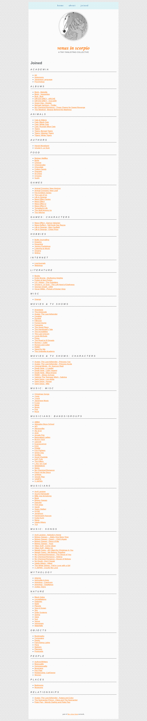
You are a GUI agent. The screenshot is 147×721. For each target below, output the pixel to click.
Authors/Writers (41, 662)
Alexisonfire (39, 428)
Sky (36, 610)
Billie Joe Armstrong (43, 496)
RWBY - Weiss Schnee (44, 375)
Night (36, 604)
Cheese (37, 163)
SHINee (37, 475)
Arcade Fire (39, 435)
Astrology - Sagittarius (43, 585)
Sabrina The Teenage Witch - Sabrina (50, 377)
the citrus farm (73, 714)
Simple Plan (39, 477)
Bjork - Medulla (40, 92)
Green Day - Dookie (43, 103)
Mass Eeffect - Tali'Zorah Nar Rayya (49, 225)
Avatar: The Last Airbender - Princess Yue (52, 362)
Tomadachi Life (41, 208)
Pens (36, 645)
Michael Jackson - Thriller (45, 105)
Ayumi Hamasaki (41, 494)
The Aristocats (40, 312)
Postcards (38, 651)
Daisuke (38, 502)
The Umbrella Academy (44, 351)
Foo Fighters (39, 450)
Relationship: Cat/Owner (44, 673)
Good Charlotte (41, 457)
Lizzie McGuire (40, 336)
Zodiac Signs (40, 587)
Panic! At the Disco (42, 472)
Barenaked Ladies (42, 437)
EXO (36, 446)
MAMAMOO (39, 466)
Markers (38, 647)
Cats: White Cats (41, 124)
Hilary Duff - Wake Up (43, 548)
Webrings (38, 265)
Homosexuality (40, 666)
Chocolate (38, 167)
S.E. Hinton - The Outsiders (46, 282)
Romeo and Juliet (42, 345)
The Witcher (39, 212)
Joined (85, 5)
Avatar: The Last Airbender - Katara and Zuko (54, 698)
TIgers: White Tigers (43, 135)
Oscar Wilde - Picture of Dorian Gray (50, 289)
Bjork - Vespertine (42, 94)
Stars (36, 617)
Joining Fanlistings (42, 246)
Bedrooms (38, 685)
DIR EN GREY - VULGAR (45, 101)
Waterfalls (38, 626)
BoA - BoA (38, 96)
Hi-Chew (38, 174)
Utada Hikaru (40, 522)
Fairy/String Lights (42, 643)
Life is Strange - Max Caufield (47, 227)
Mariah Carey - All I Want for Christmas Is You (53, 550)
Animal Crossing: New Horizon (47, 188)
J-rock (37, 398)
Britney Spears (40, 500)
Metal (36, 405)
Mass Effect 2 (40, 204)
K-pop (37, 403)
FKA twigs (38, 505)
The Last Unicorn (41, 334)
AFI (36, 426)
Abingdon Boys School (44, 424)
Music (37, 407)
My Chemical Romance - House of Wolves (52, 559)
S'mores (38, 176)
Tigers (37, 129)
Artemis (37, 578)
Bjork (36, 498)
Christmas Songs (41, 394)
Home (60, 5)
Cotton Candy (40, 169)
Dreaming (38, 244)
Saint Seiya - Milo (41, 384)
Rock (36, 412)
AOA (36, 433)
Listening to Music (42, 248)
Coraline (38, 316)
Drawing (38, 242)
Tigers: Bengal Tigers (43, 131)
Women (37, 675)
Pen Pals (38, 670)
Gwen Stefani (40, 509)
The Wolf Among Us (43, 210)
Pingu (37, 338)
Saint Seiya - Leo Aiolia (44, 379)
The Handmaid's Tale (43, 329)
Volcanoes (39, 623)
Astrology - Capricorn (43, 582)
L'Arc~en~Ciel (40, 464)
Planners (38, 649)
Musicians (38, 668)
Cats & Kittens (40, 120)
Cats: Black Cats (41, 122)
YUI (36, 524)
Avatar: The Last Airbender (46, 314)
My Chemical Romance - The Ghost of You (52, 555)
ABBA (37, 422)
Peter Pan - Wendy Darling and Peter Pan (52, 702)
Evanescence (40, 444)
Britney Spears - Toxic (43, 544)
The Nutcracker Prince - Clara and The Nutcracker (56, 700)
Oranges (38, 171)
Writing (37, 253)
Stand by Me (39, 349)
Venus (37, 621)
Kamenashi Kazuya (42, 516)
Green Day (39, 453)
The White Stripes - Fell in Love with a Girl (52, 565)
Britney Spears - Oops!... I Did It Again (50, 539)
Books (37, 276)
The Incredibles (41, 332)
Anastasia (38, 310)
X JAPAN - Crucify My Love (46, 568)
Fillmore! (38, 321)
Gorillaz (37, 455)
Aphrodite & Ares (41, 580)
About (72, 5)
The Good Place (41, 327)
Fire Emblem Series (42, 193)
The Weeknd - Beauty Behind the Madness (53, 110)
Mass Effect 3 (40, 206)
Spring (37, 615)
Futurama (38, 325)
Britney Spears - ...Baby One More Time (51, 537)
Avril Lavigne (40, 492)
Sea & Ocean (40, 608)
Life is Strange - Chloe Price (46, 229)
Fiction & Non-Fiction (43, 280)
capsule (37, 442)
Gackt (37, 507)
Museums (38, 687)
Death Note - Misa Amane (45, 373)
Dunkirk (37, 318)
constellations (40, 599)
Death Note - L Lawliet (43, 368)
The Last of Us (40, 195)
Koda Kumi (39, 518)
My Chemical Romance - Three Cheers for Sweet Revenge (59, 107)
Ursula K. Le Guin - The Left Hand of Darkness (54, 285)
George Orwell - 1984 (43, 287)
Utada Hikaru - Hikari (43, 563)
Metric (37, 468)
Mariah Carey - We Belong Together (49, 552)
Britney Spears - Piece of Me (46, 541)
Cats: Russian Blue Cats (45, 127)
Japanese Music (41, 401)
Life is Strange (40, 197)
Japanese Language (43, 79)
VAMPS (37, 479)
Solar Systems (40, 612)
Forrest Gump (40, 323)
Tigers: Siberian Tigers (44, 133)
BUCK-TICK (39, 439)
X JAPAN (38, 481)
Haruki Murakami (41, 146)
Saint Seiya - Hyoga (43, 381)
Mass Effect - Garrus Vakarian (47, 223)
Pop (36, 409)
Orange (37, 299)
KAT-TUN (38, 459)
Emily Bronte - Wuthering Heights (48, 278)
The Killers (39, 461)
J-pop (36, 396)
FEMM (37, 448)
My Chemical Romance (44, 470)
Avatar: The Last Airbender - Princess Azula (53, 364)
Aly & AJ (38, 431)
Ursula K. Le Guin (42, 148)
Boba (36, 160)
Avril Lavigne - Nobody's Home (47, 535)
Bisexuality (39, 664)
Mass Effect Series (42, 199)
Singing (37, 251)
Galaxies (38, 601)
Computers (39, 638)
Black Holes (39, 597)
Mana (36, 520)
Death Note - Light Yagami (45, 370)
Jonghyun (38, 513)
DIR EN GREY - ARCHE (44, 99)
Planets (37, 606)
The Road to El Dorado (44, 340)
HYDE (37, 511)
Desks (37, 640)
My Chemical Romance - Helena (48, 557)
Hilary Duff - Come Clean (45, 546)
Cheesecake (40, 165)
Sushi (36, 178)
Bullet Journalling (41, 240)
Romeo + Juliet (40, 343)
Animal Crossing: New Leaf (46, 191)
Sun (36, 619)
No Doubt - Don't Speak (44, 561)
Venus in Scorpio (73, 47)
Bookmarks (39, 636)
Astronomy (39, 77)
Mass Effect (39, 201)
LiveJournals (40, 263)
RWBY (37, 347)
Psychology (39, 82)
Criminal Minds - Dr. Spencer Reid (49, 366)
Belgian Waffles (41, 158)
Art (35, 75)
